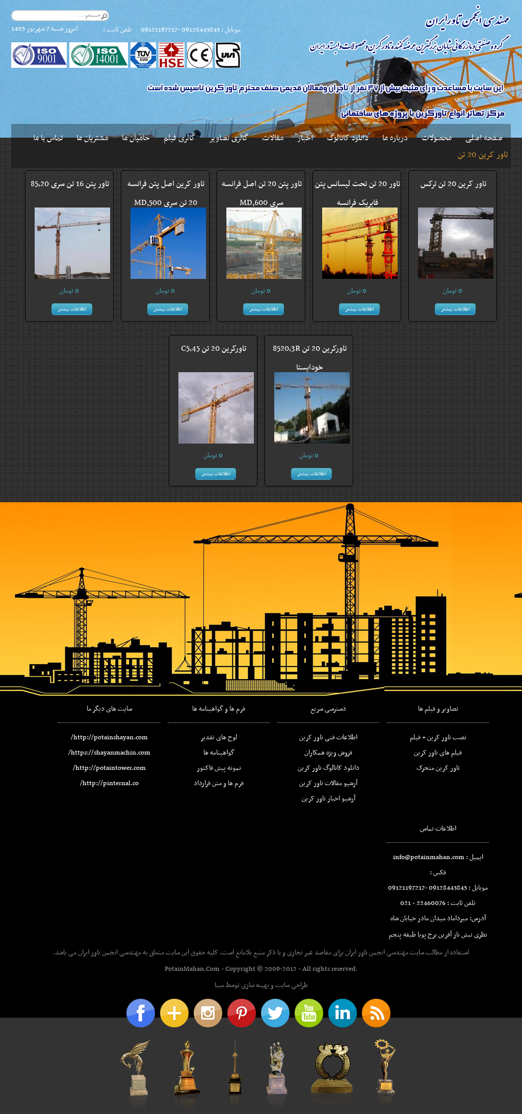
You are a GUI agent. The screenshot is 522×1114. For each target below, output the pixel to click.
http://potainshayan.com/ (109, 737)
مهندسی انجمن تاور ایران (376, 952)
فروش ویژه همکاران (328, 753)
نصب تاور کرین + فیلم (438, 737)
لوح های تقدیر (218, 737)
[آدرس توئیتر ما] (275, 1013)
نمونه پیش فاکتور (219, 768)
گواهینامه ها (218, 753)
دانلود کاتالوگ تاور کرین (328, 768)
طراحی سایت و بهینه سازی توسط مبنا (261, 985)
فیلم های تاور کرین (438, 753)
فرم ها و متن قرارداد (219, 783)
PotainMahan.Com (192, 969)
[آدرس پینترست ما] (241, 1013)
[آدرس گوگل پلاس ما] (174, 1013)
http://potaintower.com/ (109, 768)
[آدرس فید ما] (376, 1013)
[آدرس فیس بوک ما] (140, 1013)
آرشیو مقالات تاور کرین (328, 783)
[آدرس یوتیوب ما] (309, 1013)
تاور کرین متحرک (438, 768)
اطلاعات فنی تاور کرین (328, 737)
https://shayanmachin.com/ (109, 753)
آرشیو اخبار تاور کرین (328, 799)
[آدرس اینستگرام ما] (208, 1013)
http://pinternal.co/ (109, 783)
